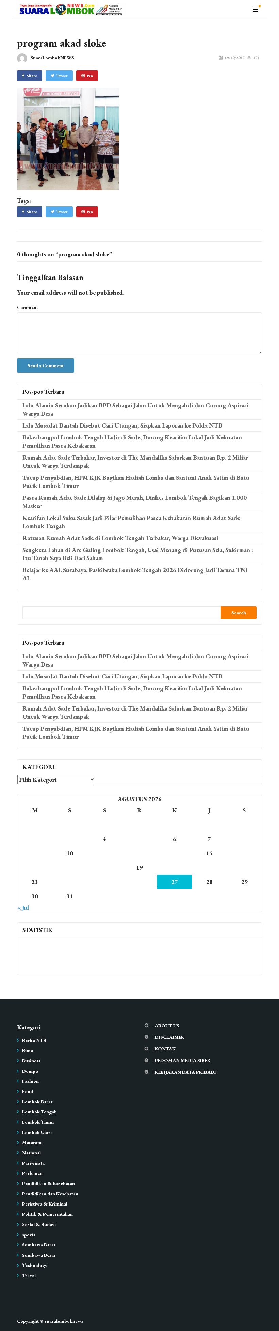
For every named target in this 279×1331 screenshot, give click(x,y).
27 (174, 882)
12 (139, 853)
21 (209, 867)
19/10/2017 (234, 57)
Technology (34, 1265)
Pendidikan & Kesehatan (48, 1183)
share (32, 75)
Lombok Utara (37, 1132)
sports (28, 1234)
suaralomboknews (64, 1321)
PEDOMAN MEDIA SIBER (183, 1060)
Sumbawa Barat (38, 1245)
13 (174, 853)
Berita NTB (34, 1040)
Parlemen (32, 1173)
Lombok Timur (38, 1122)
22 (244, 867)
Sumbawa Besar (39, 1255)
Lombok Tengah (39, 1112)
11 (104, 853)
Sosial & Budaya (39, 1224)
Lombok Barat (37, 1101)
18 (104, 867)
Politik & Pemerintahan (47, 1214)
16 (34, 867)
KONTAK (165, 1049)
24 (69, 882)
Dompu (30, 1071)
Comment (27, 307)
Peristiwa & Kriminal (44, 1204)
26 (139, 882)
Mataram (32, 1142)
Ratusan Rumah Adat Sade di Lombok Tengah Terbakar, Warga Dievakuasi (120, 538)
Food (27, 1091)
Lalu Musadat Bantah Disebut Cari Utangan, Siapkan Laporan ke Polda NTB (122, 425)
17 (69, 867)
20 (174, 867)
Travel (29, 1275)
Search (238, 613)
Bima (27, 1050)
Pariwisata (33, 1163)
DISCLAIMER (169, 1037)
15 (244, 853)
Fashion (30, 1081)
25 (104, 882)
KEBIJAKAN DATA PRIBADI (185, 1072)
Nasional (31, 1153)
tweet (62, 75)
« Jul (23, 907)
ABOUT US (167, 1025)
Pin (90, 75)
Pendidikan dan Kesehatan (50, 1194)
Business (31, 1061)
